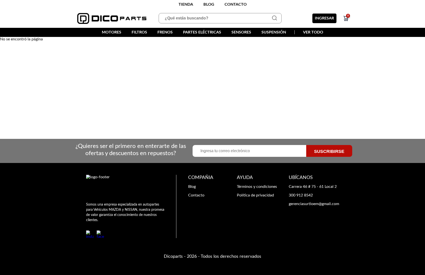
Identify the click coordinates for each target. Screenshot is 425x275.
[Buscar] (274, 18)
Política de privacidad (255, 195)
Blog (208, 4)
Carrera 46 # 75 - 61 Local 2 (313, 187)
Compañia (200, 177)
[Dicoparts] (112, 18)
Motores (111, 32)
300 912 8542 (301, 195)
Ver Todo (313, 32)
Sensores (241, 32)
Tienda (186, 4)
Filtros (139, 32)
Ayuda (245, 177)
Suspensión (273, 32)
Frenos (165, 32)
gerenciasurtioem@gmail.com (314, 204)
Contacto (236, 4)
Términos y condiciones (257, 187)
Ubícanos (301, 177)
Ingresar (324, 18)
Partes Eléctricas (202, 32)
